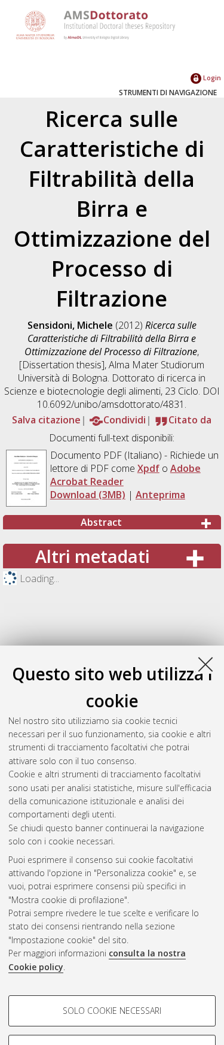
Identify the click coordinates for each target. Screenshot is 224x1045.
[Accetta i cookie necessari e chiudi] (205, 664)
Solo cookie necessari (112, 1010)
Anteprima (160, 494)
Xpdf (148, 468)
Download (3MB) (87, 494)
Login (211, 77)
